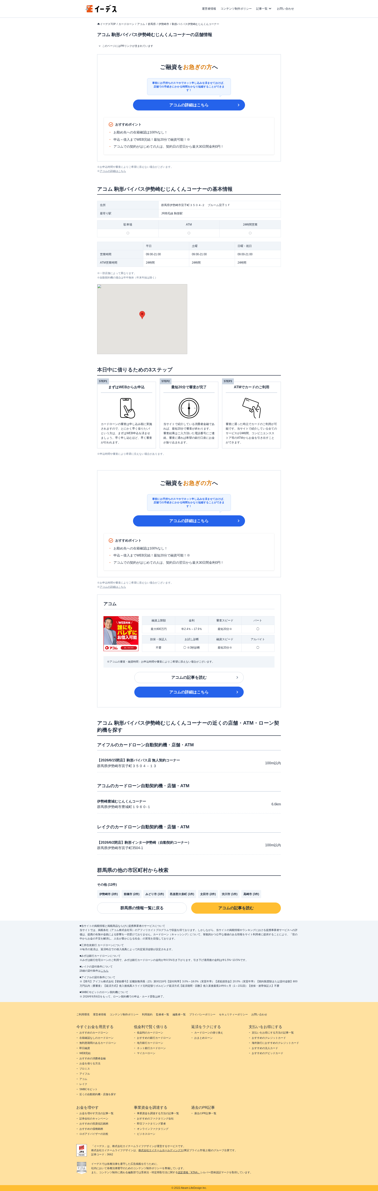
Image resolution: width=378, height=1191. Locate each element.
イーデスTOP (108, 24)
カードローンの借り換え (208, 1032)
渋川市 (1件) (229, 894)
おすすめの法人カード (265, 1048)
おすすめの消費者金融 (92, 1058)
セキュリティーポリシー (233, 1014)
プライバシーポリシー (202, 1014)
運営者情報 (209, 8)
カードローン (126, 24)
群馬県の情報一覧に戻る (142, 908)
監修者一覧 (162, 1014)
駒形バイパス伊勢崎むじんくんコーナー (195, 24)
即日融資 (84, 1048)
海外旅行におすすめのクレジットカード (275, 1042)
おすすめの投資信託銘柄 (93, 1123)
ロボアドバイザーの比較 (93, 1133)
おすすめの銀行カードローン (154, 1037)
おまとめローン (203, 1037)
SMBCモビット (88, 1089)
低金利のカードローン (150, 1032)
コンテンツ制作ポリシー (236, 8)
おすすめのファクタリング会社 (155, 1118)
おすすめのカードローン (93, 1032)
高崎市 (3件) (251, 894)
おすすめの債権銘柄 (91, 1128)
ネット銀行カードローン (151, 1048)
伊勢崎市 (164, 24)
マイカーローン (146, 1053)
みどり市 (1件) (154, 894)
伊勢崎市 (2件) (108, 894)
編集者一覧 (179, 1014)
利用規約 (147, 1014)
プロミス (84, 1068)
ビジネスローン (146, 1133)
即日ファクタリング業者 (151, 1123)
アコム (141, 24)
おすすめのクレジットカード (269, 1037)
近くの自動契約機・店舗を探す (97, 1094)
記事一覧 (262, 8)
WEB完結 (85, 1053)
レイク (83, 1084)
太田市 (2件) (208, 894)
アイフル (84, 1073)
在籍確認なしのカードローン (96, 1037)
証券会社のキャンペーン (93, 1118)
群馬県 (152, 24)
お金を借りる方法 (89, 1063)
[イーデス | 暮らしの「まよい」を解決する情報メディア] (101, 11)
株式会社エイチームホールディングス (160, 1150)
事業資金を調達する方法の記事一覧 (158, 1113)
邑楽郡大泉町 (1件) (182, 894)
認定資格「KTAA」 (189, 1172)
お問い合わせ (285, 8)
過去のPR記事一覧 (205, 1113)
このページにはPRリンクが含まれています (127, 45)
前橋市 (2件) (131, 894)
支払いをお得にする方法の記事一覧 (273, 1032)
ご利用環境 (82, 1014)
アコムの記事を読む (189, 677)
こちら (104, 970)
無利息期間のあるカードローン (97, 1042)
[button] (142, 315)
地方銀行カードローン (150, 1042)
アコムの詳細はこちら (189, 105)
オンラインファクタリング (152, 1128)
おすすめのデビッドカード (267, 1053)
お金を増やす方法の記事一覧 (96, 1113)
